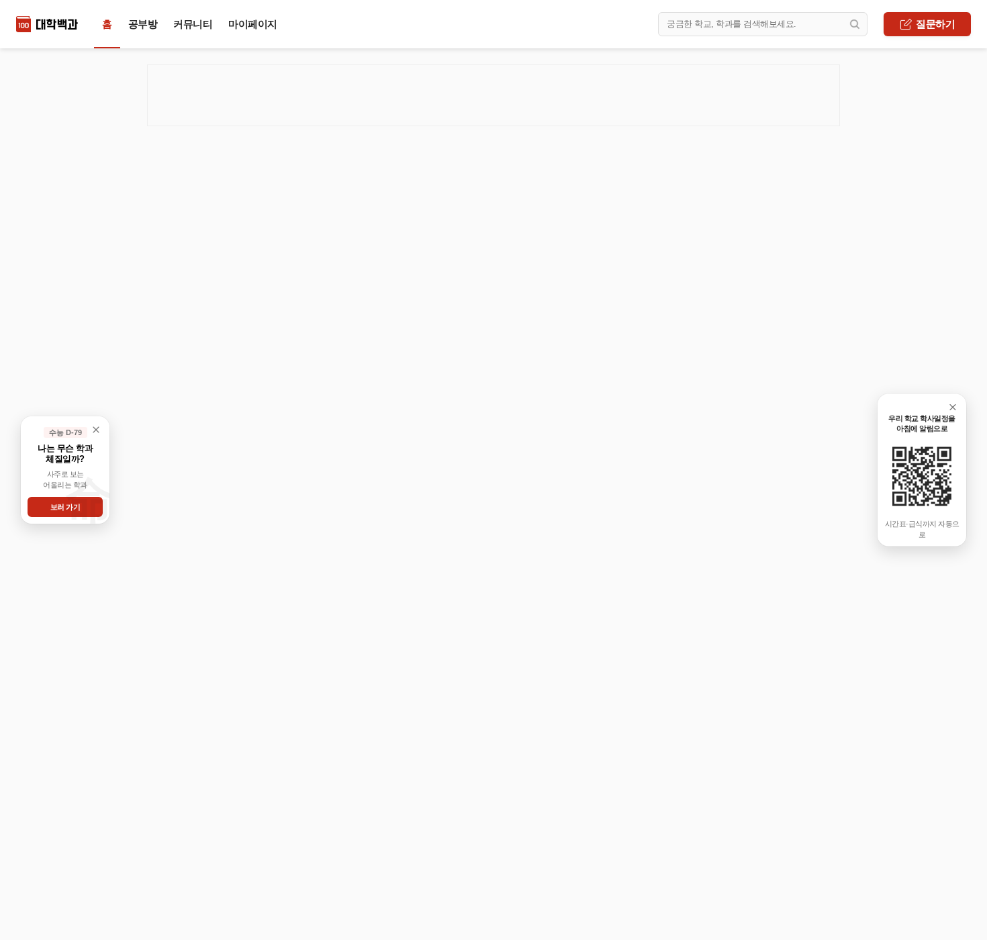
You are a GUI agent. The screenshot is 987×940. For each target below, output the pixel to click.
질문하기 (935, 24)
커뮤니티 (192, 24)
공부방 (143, 24)
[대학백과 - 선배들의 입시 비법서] (47, 24)
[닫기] (952, 407)
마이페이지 (252, 24)
